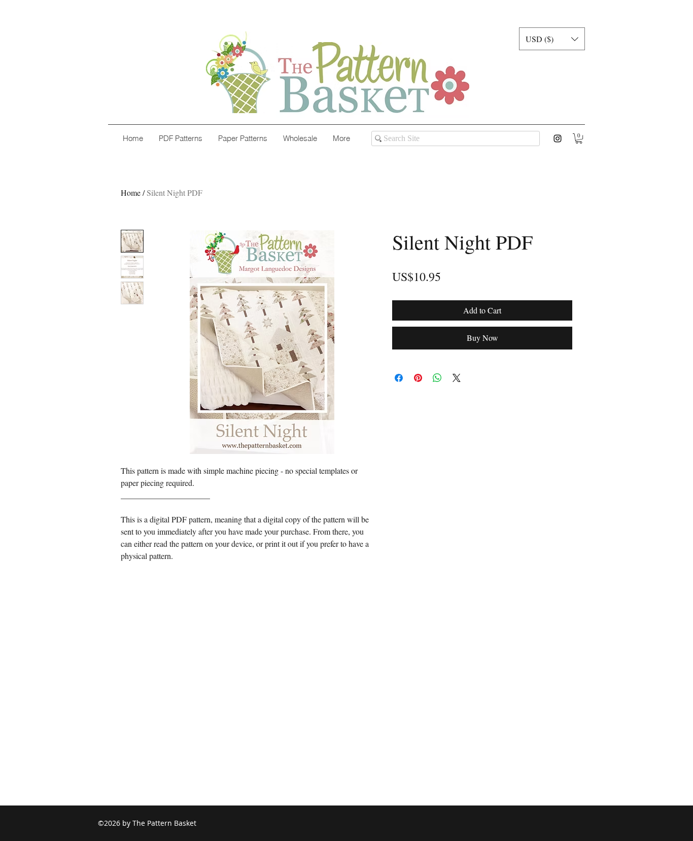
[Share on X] (457, 378)
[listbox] (552, 38)
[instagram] (557, 138)
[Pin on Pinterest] (418, 378)
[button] (552, 38)
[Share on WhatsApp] (437, 378)
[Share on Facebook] (399, 378)
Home (131, 192)
